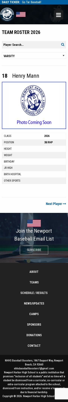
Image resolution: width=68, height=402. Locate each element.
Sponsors (34, 324)
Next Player (54, 204)
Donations (34, 335)
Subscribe (34, 250)
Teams (34, 282)
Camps (34, 314)
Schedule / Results (34, 293)
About (34, 272)
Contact (34, 346)
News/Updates (34, 303)
